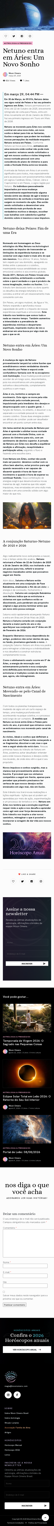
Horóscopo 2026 (12, 1449)
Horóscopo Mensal (13, 1445)
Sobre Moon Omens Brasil (17, 1413)
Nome (7, 1262)
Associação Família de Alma (17, 1427)
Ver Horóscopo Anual (25, 1349)
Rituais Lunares (12, 1422)
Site (5, 1281)
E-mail (7, 1272)
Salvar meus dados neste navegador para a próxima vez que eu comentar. (25, 1297)
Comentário (10, 1227)
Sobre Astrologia (12, 1417)
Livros (7, 1454)
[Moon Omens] (27, 1376)
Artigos (8, 1432)
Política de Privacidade (37, 1523)
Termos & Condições (15, 1523)
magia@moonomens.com (16, 1386)
